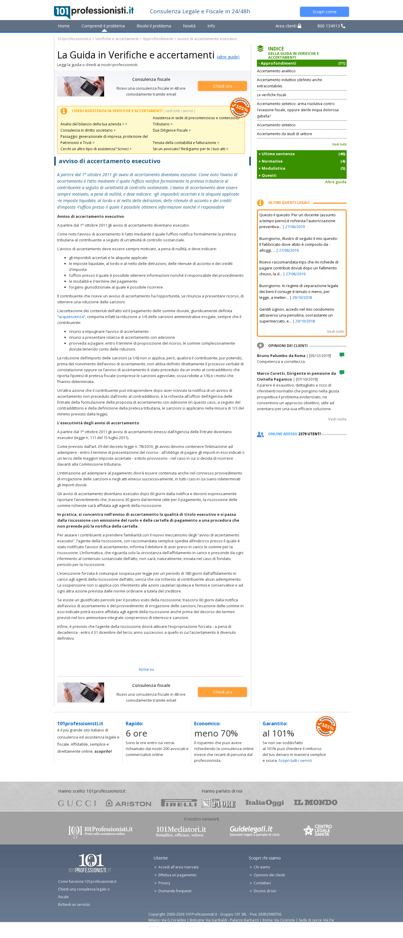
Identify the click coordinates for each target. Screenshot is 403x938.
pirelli (179, 803)
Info (211, 26)
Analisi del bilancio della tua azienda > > (93, 124)
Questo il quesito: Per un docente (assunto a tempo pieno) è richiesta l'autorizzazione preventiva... (297, 220)
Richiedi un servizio (74, 904)
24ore (218, 803)
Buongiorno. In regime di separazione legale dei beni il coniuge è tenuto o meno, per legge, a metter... (298, 291)
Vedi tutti (339, 144)
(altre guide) (228, 57)
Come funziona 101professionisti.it (87, 881)
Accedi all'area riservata (178, 867)
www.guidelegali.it (255, 832)
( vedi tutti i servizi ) (179, 110)
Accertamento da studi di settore (284, 133)
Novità (189, 26)
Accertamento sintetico (276, 124)
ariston (128, 803)
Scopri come (325, 11)
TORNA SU (146, 669)
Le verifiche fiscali (271, 94)
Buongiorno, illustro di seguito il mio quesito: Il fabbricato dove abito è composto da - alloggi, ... (298, 244)
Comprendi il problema (103, 26)
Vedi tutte (337, 419)
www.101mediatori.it (181, 832)
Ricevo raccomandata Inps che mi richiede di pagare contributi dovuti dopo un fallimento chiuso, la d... (298, 267)
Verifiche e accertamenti (117, 38)
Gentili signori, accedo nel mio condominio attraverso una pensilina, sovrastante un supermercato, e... (296, 315)
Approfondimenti (158, 38)
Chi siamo (262, 867)
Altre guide (336, 181)
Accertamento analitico (276, 70)
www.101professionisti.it (100, 832)
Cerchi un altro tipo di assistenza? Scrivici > (96, 148)
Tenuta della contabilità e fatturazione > (186, 142)
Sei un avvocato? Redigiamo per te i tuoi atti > (190, 148)
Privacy (164, 882)
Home (64, 26)
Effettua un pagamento (177, 875)
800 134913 (329, 26)
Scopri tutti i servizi (295, 760)
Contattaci (262, 882)
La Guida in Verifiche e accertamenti (135, 54)
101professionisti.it (74, 38)
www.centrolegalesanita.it (318, 832)
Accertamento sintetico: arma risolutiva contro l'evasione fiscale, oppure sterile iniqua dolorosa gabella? (298, 110)
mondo (316, 803)
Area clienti (287, 26)
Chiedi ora (222, 86)
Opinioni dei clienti (269, 875)
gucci (77, 803)
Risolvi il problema (154, 26)
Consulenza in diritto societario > (88, 130)
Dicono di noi (265, 890)
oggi (264, 803)
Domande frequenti (174, 890)
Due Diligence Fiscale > (172, 130)
